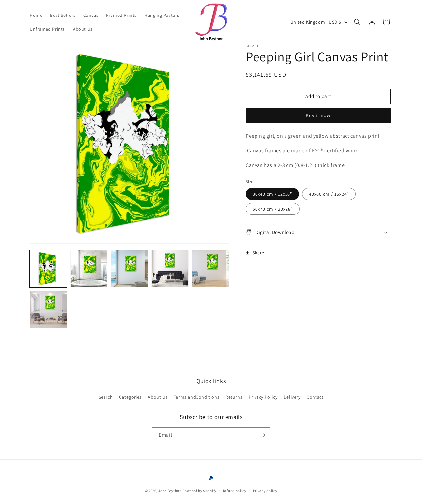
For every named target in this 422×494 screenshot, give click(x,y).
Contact (315, 397)
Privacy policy (265, 490)
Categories (130, 397)
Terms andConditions (196, 397)
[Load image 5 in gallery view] (170, 268)
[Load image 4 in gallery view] (129, 268)
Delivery (292, 397)
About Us (157, 397)
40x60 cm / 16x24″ (329, 194)
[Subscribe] (263, 435)
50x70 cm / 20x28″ (273, 209)
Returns (234, 397)
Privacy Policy (263, 397)
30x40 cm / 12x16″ (272, 194)
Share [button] (258, 253)
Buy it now (318, 115)
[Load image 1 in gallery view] (48, 268)
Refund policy (234, 490)
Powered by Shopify (199, 490)
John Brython (169, 490)
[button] (357, 22)
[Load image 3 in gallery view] (88, 268)
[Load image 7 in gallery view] (48, 309)
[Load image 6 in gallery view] (210, 268)
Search (106, 397)
